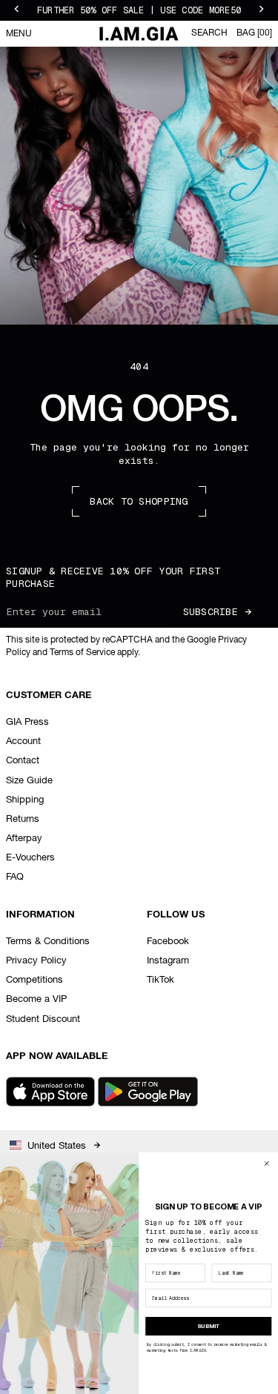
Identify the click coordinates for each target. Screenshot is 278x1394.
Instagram (168, 961)
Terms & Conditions (48, 941)
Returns (22, 819)
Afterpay (24, 838)
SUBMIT (208, 1326)
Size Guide (29, 781)
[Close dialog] (266, 1163)
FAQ (15, 877)
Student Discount (43, 1019)
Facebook (168, 941)
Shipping (25, 800)
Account (23, 741)
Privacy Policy (36, 961)
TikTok (160, 980)
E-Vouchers (30, 858)
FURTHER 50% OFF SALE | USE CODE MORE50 (139, 10)
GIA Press (27, 722)
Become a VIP (36, 999)
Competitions (34, 980)
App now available (56, 1056)
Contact (22, 761)
